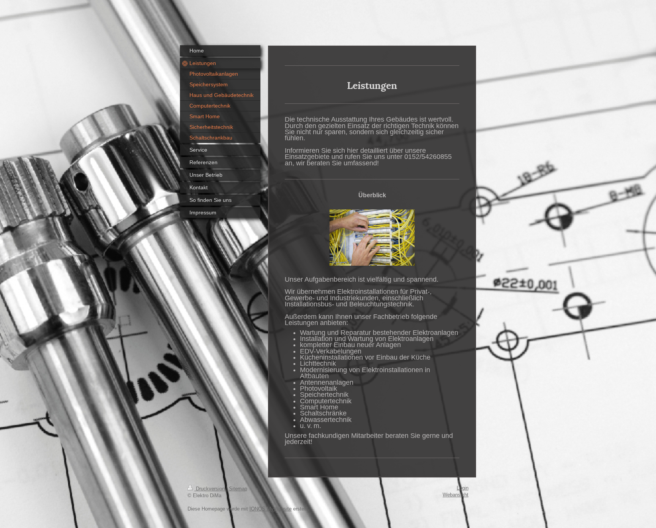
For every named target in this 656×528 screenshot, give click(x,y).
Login (462, 488)
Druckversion (210, 489)
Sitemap (238, 489)
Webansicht (455, 495)
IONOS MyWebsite (270, 509)
